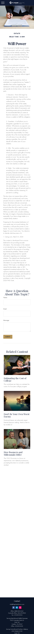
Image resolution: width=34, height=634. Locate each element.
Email (5, 309)
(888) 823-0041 (18, 611)
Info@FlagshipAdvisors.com (17, 604)
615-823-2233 (19, 626)
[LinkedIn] (17, 607)
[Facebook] (13, 607)
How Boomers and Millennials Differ (13, 453)
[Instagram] (20, 607)
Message (6, 320)
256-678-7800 (22, 613)
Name (5, 297)
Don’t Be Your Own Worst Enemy (16, 415)
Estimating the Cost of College (15, 379)
